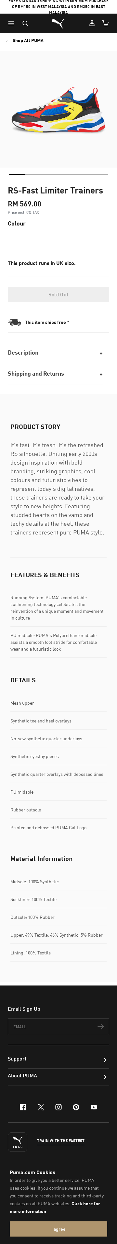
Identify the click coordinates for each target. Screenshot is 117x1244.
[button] (13, 23)
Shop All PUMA (28, 40)
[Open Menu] (13, 23)
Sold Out (58, 294)
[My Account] (92, 23)
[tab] (17, 174)
